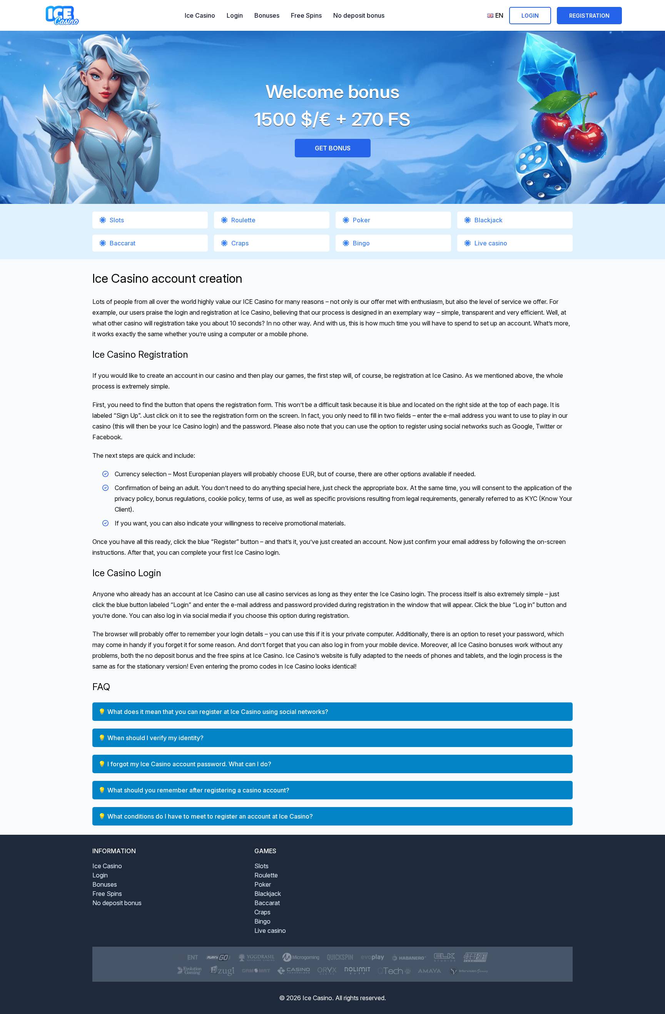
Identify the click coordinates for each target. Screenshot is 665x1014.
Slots (117, 220)
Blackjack (489, 220)
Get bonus (333, 148)
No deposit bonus (358, 15)
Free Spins (306, 15)
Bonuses (266, 15)
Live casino (491, 243)
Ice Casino (200, 15)
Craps (240, 243)
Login (235, 15)
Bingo (361, 243)
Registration (589, 15)
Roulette (243, 220)
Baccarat (122, 243)
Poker (361, 220)
